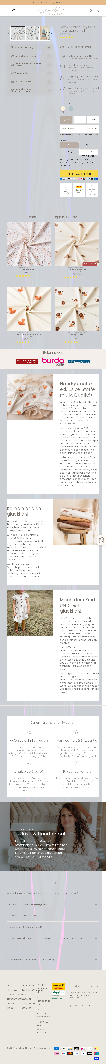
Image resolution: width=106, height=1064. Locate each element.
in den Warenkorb (79, 174)
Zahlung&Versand (32, 990)
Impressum (28, 985)
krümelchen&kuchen (24, 1048)
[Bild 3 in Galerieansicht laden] (47, 33)
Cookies (26, 1008)
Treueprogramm (16, 999)
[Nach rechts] (51, 33)
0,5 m (66, 119)
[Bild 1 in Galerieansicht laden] (18, 33)
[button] (67, 37)
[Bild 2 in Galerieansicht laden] (32, 33)
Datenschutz (29, 1003)
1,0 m (79, 119)
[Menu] (8, 11)
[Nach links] (8, 33)
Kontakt (11, 1003)
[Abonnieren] (97, 986)
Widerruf (27, 999)
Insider (10, 1008)
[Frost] (71, 109)
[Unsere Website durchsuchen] (90, 11)
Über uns (12, 990)
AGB (24, 994)
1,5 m (93, 119)
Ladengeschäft (16, 994)
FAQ (9, 985)
